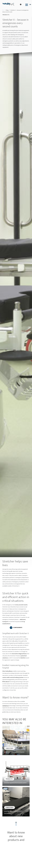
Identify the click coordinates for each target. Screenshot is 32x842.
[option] (16, 304)
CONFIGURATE (17, 627)
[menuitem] (26, 5)
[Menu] (26, 5)
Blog (7, 10)
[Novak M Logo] (8, 5)
